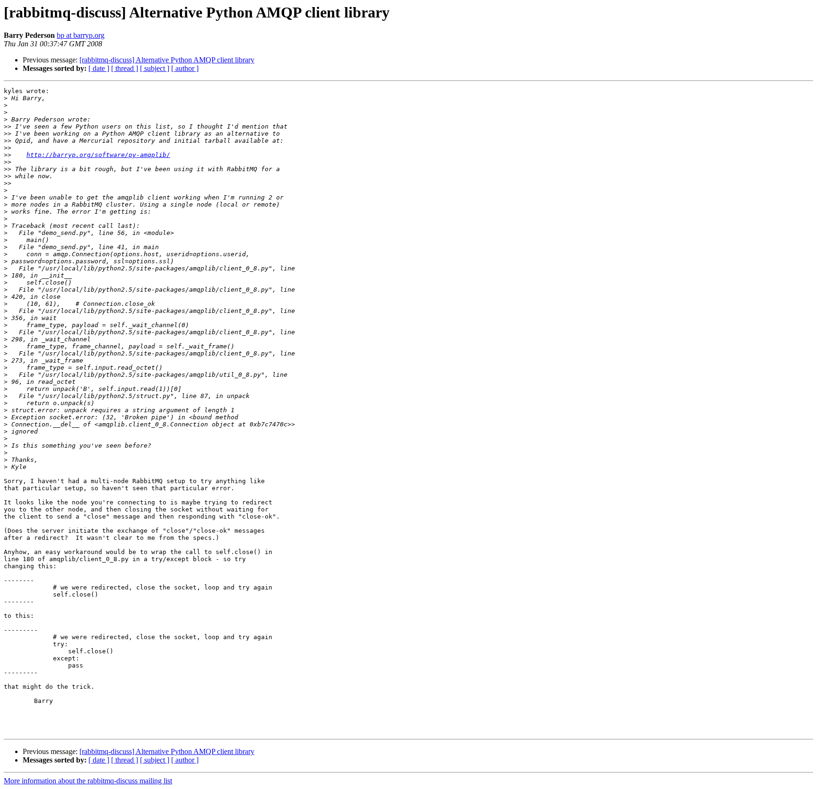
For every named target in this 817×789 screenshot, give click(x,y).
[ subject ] (154, 68)
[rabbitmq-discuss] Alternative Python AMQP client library (166, 60)
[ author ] (185, 68)
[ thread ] (124, 68)
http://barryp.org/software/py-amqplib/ (98, 154)
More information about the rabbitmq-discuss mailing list (88, 781)
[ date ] (98, 68)
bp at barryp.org (80, 35)
